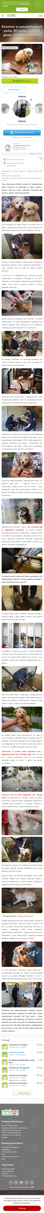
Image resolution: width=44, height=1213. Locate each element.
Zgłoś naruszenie (36, 153)
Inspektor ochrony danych (11, 1135)
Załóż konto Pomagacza (10, 1147)
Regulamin (5, 1150)
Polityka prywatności (9, 1152)
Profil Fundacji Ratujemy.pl (11, 1133)
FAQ (3, 1154)
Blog (3, 1159)
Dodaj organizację (8, 1169)
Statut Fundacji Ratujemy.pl (11, 1130)
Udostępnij (22, 1047)
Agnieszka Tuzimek (16, 1052)
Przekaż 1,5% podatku (10, 1125)
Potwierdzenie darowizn (10, 1156)
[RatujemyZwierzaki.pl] (11, 15)
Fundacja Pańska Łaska (21, 145)
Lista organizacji (7, 1171)
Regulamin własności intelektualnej (14, 1128)
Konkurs (5, 1173)
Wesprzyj (22, 1208)
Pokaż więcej (24, 1093)
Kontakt (4, 1137)
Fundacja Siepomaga (9, 1176)
